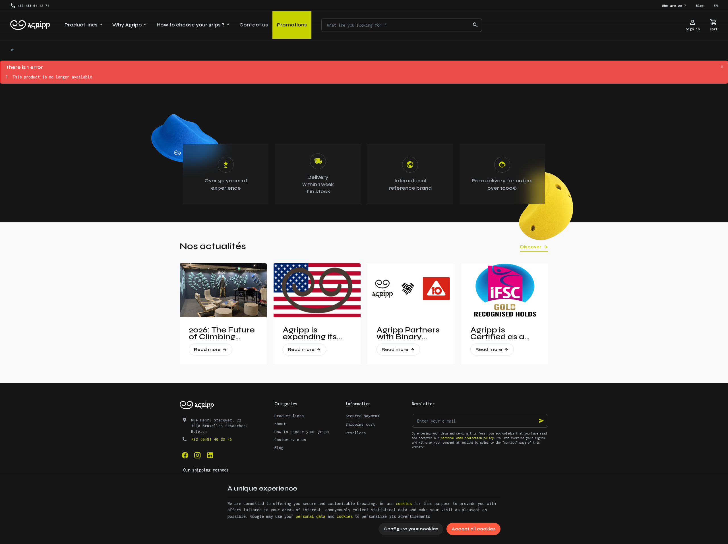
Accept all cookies (473, 528)
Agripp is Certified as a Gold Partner (497, 333)
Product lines (289, 415)
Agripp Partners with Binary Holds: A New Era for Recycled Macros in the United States (410, 333)
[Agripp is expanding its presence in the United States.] (317, 290)
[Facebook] (185, 455)
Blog (279, 447)
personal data (310, 516)
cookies (404, 503)
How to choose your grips (301, 431)
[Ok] (541, 421)
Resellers (356, 433)
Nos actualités (213, 246)
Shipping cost (360, 424)
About (280, 423)
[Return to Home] (13, 50)
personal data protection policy (467, 438)
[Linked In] (210, 455)
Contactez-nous (290, 439)
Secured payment (363, 415)
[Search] (475, 25)
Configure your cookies (411, 528)
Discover (530, 246)
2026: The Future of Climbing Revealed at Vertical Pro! (222, 333)
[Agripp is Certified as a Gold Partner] (504, 290)
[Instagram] (197, 455)
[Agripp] (30, 25)
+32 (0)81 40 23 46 (211, 439)
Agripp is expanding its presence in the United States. (314, 333)
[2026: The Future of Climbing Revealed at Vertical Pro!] (223, 290)
